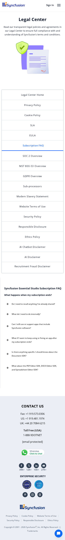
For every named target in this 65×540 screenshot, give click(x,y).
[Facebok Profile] (21, 465)
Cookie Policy (27, 516)
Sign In (50, 5)
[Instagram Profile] (32, 494)
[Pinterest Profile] (25, 494)
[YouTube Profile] (43, 465)
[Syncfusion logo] (13, 4)
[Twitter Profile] (28, 465)
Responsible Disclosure (33, 520)
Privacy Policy (12, 516)
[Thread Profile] (39, 494)
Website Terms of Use (46, 516)
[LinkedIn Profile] (36, 465)
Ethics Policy (53, 520)
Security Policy (13, 520)
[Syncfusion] (32, 507)
